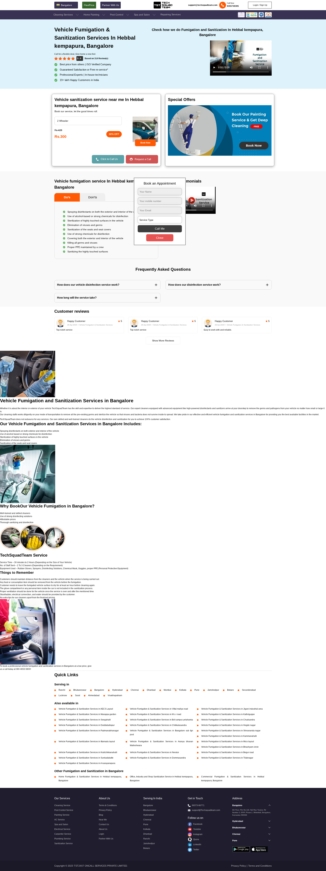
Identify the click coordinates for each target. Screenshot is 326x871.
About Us (103, 829)
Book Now (145, 143)
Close (159, 237)
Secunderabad (249, 690)
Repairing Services (170, 14)
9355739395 (233, 6)
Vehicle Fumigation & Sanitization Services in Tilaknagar (227, 758)
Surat (77, 695)
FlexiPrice (89, 5)
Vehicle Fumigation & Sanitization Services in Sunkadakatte (86, 758)
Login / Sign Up (259, 5)
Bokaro (230, 690)
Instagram (197, 834)
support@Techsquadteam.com (206, 810)
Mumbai (167, 690)
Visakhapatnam (115, 695)
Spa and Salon (142, 14)
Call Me (160, 228)
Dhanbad (151, 690)
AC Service (59, 819)
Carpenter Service (62, 834)
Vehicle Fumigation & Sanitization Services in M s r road (155, 714)
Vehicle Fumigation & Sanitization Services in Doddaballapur (87, 725)
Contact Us (104, 824)
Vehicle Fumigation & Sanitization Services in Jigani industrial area (232, 709)
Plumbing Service (62, 839)
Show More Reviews (163, 340)
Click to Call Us (109, 159)
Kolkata (182, 690)
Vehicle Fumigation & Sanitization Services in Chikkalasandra (158, 725)
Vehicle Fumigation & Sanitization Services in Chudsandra (228, 720)
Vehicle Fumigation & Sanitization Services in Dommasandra (158, 758)
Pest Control (117, 14)
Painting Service (61, 815)
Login (101, 834)
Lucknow (63, 695)
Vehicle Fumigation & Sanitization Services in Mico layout (227, 741)
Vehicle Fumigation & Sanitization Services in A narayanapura (87, 763)
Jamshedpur (213, 690)
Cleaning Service (62, 805)
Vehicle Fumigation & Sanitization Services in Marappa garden (87, 714)
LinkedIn (197, 844)
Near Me (103, 819)
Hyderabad (117, 690)
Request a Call (143, 159)
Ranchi (62, 690)
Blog (101, 815)
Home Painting (92, 14)
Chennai (135, 690)
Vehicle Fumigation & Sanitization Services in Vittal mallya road (159, 709)
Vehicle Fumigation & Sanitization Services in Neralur (154, 752)
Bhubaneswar (79, 690)
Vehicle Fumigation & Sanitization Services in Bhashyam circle (230, 747)
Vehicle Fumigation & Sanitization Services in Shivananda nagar (230, 730)
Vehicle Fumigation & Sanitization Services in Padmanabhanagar (89, 730)
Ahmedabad (93, 695)
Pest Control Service (63, 810)
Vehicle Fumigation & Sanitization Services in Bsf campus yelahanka (161, 720)
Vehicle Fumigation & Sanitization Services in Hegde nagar (228, 725)
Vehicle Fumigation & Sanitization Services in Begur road (227, 752)
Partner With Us (110, 5)
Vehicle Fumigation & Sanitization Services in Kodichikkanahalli (88, 752)
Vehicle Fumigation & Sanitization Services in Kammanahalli (229, 736)
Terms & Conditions (108, 805)
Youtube (197, 829)
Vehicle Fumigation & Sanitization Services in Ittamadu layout (87, 741)
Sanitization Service (63, 843)
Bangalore (99, 690)
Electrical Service (62, 829)
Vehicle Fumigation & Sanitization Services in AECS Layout (86, 709)
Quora (196, 839)
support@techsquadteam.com (203, 5)
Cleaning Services (63, 14)
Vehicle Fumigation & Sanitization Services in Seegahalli (85, 720)
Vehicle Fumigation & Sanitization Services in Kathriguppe (228, 714)
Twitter (196, 849)
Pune (196, 690)
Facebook (197, 824)
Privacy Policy (105, 810)
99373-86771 (198, 805)
